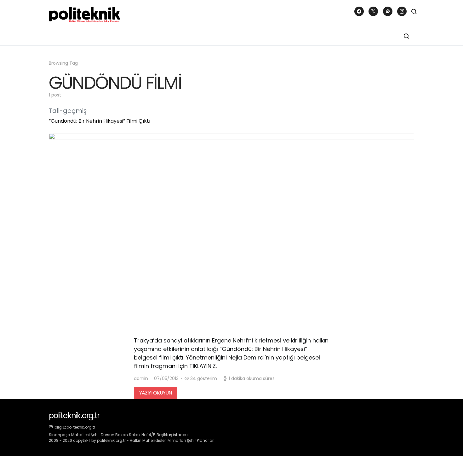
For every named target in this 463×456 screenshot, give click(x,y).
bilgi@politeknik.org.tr (74, 427)
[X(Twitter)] (373, 11)
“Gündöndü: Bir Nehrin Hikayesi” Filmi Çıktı (99, 121)
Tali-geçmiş (68, 110)
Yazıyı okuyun (155, 392)
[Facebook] (359, 11)
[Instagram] (402, 11)
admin (141, 378)
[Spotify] (387, 11)
